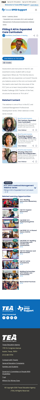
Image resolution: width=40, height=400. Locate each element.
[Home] (14, 10)
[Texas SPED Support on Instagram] (11, 317)
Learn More (34, 5)
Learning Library (12, 16)
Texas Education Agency (11, 345)
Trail (4, 377)
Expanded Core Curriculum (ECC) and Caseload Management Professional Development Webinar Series (18, 21)
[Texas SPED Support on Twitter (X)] (7, 317)
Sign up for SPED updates (29, 2)
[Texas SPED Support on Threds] (15, 317)
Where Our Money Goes (11, 381)
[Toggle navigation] (36, 10)
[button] (34, 35)
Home (4, 16)
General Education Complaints (13, 363)
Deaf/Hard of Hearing (20, 35)
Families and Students (10, 367)
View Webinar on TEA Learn (13, 58)
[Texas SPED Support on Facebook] (3, 317)
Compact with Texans (10, 360)
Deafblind (9, 35)
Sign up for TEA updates (14, 2)
